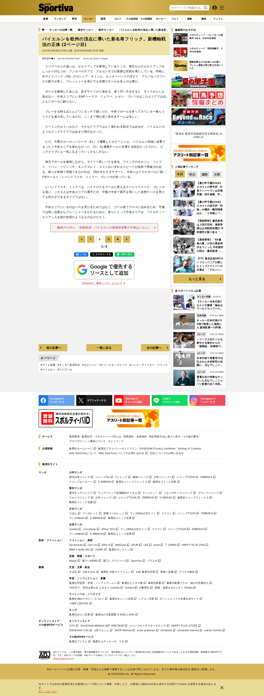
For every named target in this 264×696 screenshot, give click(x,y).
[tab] (74, 18)
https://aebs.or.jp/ (63, 658)
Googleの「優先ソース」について (102, 282)
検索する (205, 8)
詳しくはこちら (48, 691)
